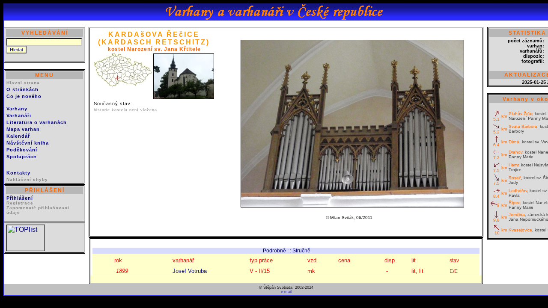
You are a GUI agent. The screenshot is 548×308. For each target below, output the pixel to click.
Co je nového (24, 96)
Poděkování (21, 149)
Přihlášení (19, 198)
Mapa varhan (23, 129)
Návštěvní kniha (27, 142)
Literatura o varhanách (36, 122)
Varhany (16, 108)
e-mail (286, 292)
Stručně (301, 251)
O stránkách (22, 89)
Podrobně (274, 251)
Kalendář (18, 136)
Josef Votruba (190, 271)
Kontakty (18, 172)
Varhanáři (18, 115)
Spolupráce (21, 156)
